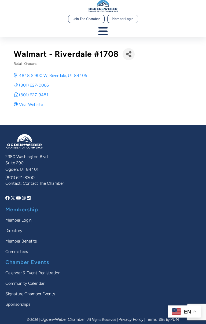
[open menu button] (103, 31)
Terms (151, 319)
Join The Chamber (86, 19)
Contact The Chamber (43, 183)
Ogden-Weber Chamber (63, 319)
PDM (174, 319)
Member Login (122, 19)
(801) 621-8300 (20, 177)
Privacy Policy (131, 319)
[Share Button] (129, 54)
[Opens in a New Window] (8, 198)
